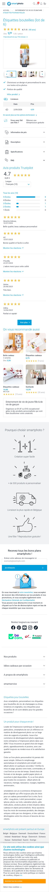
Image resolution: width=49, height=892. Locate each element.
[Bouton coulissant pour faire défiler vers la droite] (42, 74)
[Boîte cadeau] (13, 343)
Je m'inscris (10, 568)
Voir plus (24, 322)
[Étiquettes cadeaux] (36, 343)
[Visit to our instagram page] (30, 627)
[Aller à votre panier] (44, 3)
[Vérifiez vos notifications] (41, 3)
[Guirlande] (36, 375)
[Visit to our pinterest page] (18, 627)
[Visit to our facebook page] (13, 627)
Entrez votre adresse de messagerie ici (20, 558)
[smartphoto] (15, 4)
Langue (8, 181)
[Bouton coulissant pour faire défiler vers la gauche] (6, 74)
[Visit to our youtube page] (24, 627)
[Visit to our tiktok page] (35, 627)
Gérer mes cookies (11, 887)
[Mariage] (12, 10)
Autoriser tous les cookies (13, 881)
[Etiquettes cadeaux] (13, 375)
